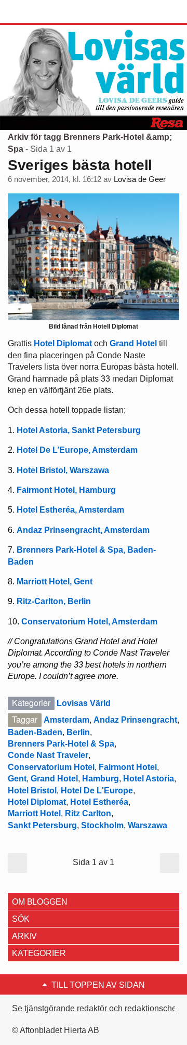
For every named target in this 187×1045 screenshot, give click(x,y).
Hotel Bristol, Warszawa (63, 470)
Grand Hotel (133, 343)
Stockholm (102, 825)
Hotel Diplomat (64, 343)
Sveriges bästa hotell (80, 165)
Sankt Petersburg (42, 825)
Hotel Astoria (148, 778)
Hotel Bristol (32, 790)
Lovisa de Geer (140, 179)
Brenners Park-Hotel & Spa (61, 743)
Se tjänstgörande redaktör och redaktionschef (95, 1008)
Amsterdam (66, 719)
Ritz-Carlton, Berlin (54, 601)
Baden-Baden (35, 732)
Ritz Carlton (88, 813)
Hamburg (100, 778)
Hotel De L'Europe (97, 790)
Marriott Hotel (34, 813)
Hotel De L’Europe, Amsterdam (77, 450)
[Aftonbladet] (47, 12)
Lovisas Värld (84, 703)
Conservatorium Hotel (51, 767)
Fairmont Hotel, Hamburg (66, 490)
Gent (17, 778)
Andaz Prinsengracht (135, 719)
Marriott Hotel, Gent (54, 581)
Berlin (78, 732)
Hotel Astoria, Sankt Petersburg (79, 430)
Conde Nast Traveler (48, 755)
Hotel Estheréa (99, 802)
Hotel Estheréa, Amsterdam (70, 509)
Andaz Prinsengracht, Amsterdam (83, 530)
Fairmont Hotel (128, 767)
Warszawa (147, 825)
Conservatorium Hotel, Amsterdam (89, 621)
